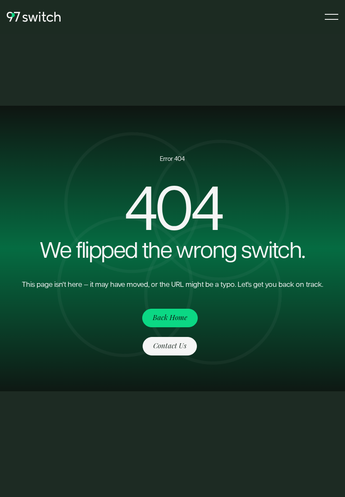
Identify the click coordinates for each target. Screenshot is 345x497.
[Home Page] (34, 17)
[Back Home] (170, 318)
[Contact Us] (170, 346)
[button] (331, 17)
